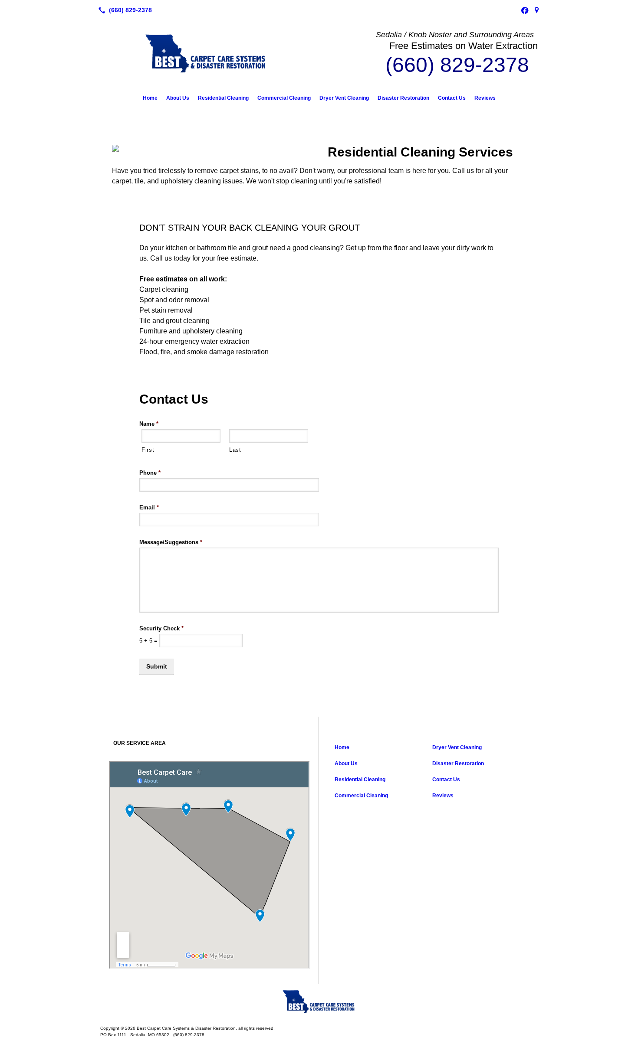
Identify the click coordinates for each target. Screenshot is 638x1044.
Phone (150, 473)
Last (235, 450)
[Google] (537, 10)
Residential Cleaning (223, 98)
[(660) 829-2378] (123, 10)
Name (148, 424)
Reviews (485, 98)
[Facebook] (525, 10)
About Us (177, 98)
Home (150, 98)
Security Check (161, 628)
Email (149, 507)
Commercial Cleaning (284, 98)
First (147, 450)
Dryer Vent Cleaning (344, 98)
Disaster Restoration (403, 98)
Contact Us (452, 98)
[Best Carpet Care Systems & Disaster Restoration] (319, 1001)
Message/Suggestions (170, 542)
